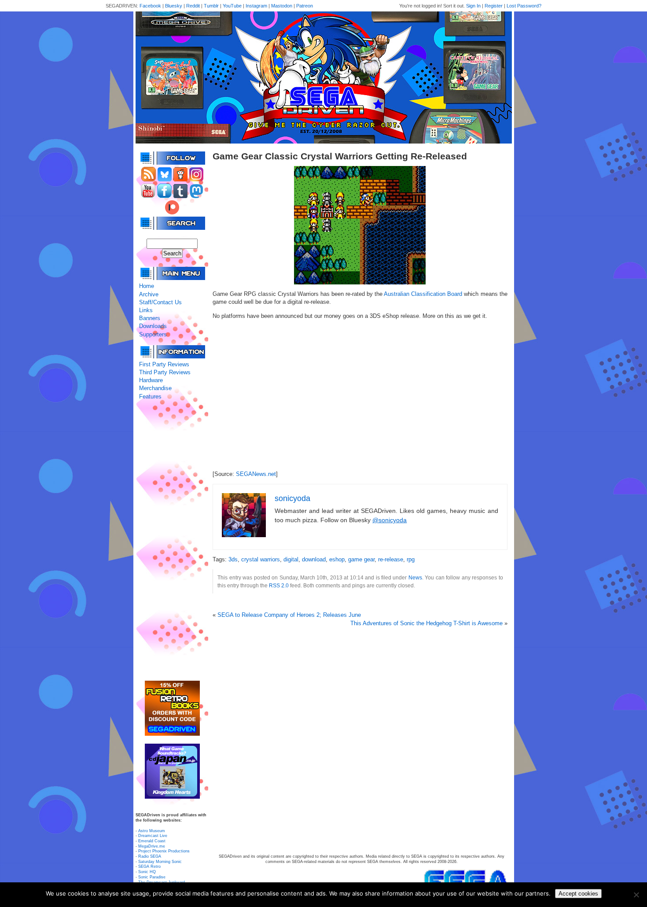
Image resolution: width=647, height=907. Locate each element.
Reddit (193, 5)
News (415, 577)
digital (290, 559)
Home (146, 286)
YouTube (232, 5)
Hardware (151, 380)
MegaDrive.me (151, 846)
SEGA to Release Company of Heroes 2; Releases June (289, 615)
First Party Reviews (164, 364)
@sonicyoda (389, 520)
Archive (148, 294)
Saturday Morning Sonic (160, 861)
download (314, 559)
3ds (233, 559)
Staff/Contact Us (160, 302)
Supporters (153, 334)
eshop (337, 559)
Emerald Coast (151, 841)
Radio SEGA (149, 856)
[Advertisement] (172, 541)
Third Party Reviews (165, 372)
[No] (636, 894)
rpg (411, 559)
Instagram (256, 5)
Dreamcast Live (152, 835)
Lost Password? (524, 5)
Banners (149, 318)
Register (494, 5)
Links (146, 310)
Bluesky (173, 5)
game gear (361, 559)
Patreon (304, 5)
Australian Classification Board (423, 294)
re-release (390, 559)
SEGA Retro (149, 866)
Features (150, 396)
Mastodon (281, 5)
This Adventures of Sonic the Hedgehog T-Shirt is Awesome (426, 623)
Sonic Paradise (151, 877)
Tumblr (211, 5)
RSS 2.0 (279, 585)
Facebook (150, 5)
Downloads (153, 326)
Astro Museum (151, 831)
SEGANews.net (256, 474)
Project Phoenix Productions (164, 851)
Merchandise (155, 388)
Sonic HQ (147, 872)
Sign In (473, 5)
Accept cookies (578, 893)
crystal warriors (260, 559)
